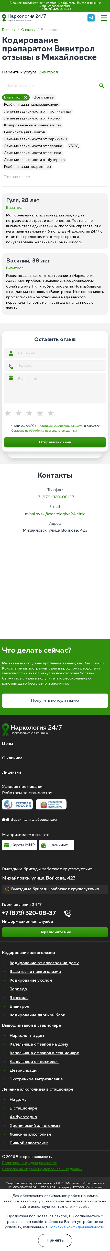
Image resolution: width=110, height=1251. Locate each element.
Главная (9, 30)
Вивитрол (48, 72)
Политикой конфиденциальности (60, 426)
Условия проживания (22, 787)
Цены (7, 744)
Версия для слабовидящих (34, 819)
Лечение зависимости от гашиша (32, 153)
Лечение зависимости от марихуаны (35, 139)
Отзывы (28, 30)
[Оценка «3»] (31, 414)
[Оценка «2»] (20, 414)
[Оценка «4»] (41, 414)
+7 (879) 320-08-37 (55, 9)
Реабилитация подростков (27, 167)
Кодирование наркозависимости (32, 125)
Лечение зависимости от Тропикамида (37, 111)
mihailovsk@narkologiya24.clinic (55, 514)
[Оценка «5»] (52, 414)
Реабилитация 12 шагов (24, 132)
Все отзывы (44, 97)
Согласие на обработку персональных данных (44, 430)
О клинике (12, 758)
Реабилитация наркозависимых (31, 104)
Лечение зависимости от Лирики (32, 118)
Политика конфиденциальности (29, 1163)
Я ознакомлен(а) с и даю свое (55, 428)
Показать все (17, 177)
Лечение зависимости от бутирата (34, 160)
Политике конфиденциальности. (77, 1227)
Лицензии (11, 773)
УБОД (73, 146)
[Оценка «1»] (9, 414)
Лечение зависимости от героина (33, 146)
